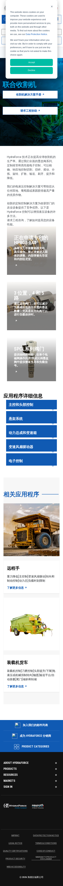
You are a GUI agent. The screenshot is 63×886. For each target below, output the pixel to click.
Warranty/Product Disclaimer (46, 858)
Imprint (15, 835)
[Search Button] (5, 19)
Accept (31, 62)
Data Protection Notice (36, 34)
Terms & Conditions (46, 843)
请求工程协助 (29, 110)
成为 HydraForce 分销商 (35, 735)
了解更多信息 (15, 587)
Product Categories (35, 746)
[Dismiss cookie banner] (52, 6)
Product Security (15, 859)
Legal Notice (15, 843)
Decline (31, 70)
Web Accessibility (16, 867)
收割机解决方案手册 (29, 94)
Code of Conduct (46, 851)
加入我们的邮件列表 (35, 725)
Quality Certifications (15, 851)
